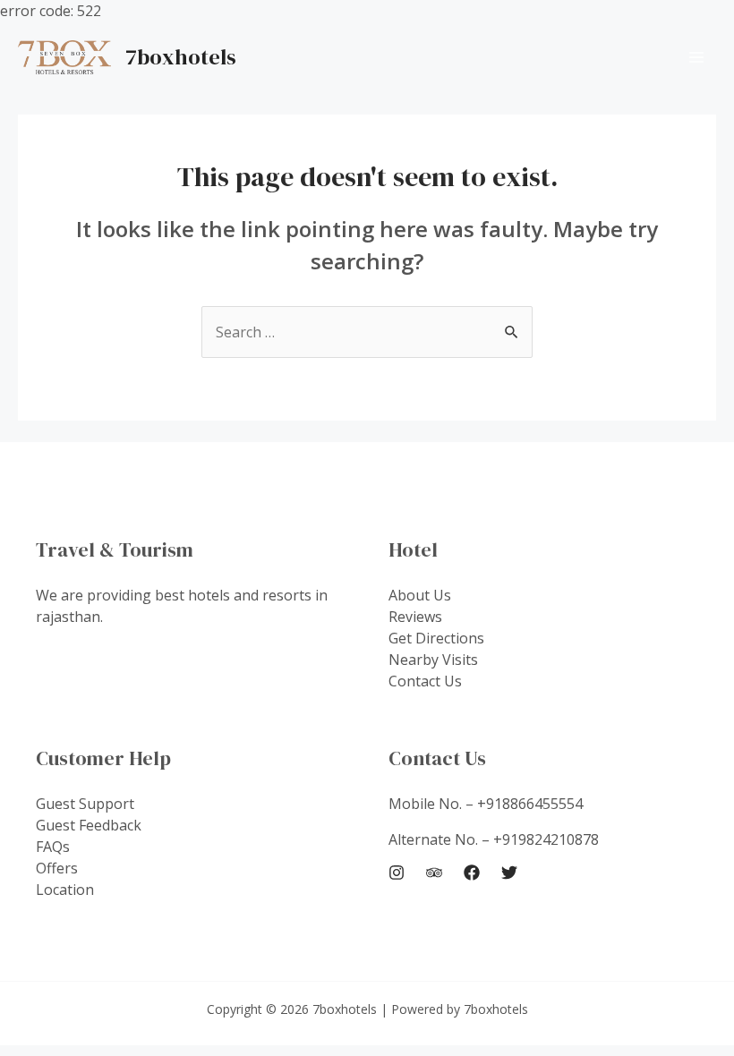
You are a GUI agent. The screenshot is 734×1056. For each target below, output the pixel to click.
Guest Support (85, 803)
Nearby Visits (433, 659)
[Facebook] (472, 872)
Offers (57, 868)
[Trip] (434, 872)
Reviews (415, 616)
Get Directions (436, 638)
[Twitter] (509, 872)
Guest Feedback (88, 825)
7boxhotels (180, 57)
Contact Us (425, 681)
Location (65, 889)
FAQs (53, 846)
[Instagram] (396, 872)
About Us (419, 595)
